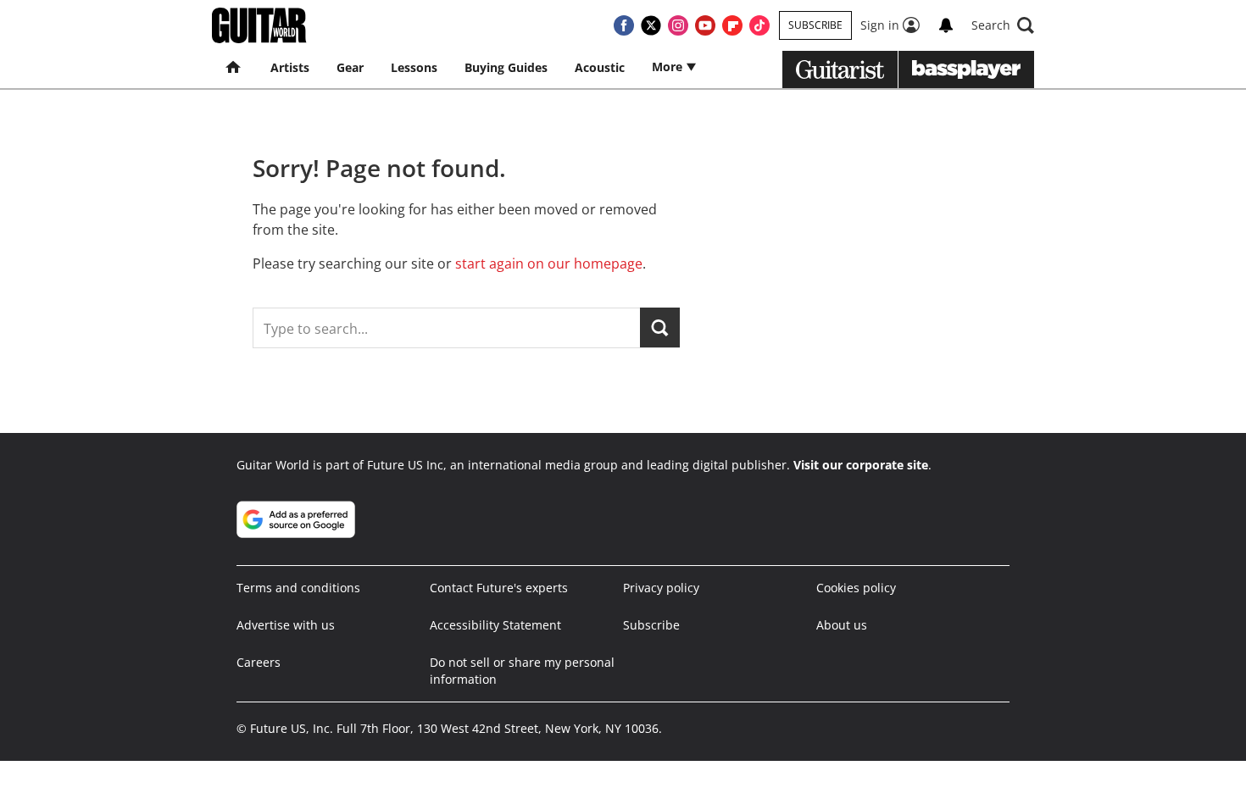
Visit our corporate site (860, 465)
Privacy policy (661, 588)
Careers (258, 662)
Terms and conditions (298, 588)
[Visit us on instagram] (678, 25)
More (669, 66)
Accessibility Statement (495, 625)
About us (841, 625)
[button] (1002, 25)
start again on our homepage (548, 263)
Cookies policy (856, 588)
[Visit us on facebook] (624, 25)
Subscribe (815, 25)
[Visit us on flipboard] (732, 25)
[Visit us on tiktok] (759, 25)
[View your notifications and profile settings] (946, 25)
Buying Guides (506, 67)
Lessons (414, 67)
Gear (350, 67)
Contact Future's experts (499, 588)
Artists (289, 67)
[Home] (234, 68)
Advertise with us (285, 625)
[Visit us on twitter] (651, 25)
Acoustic (600, 67)
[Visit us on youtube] (705, 25)
